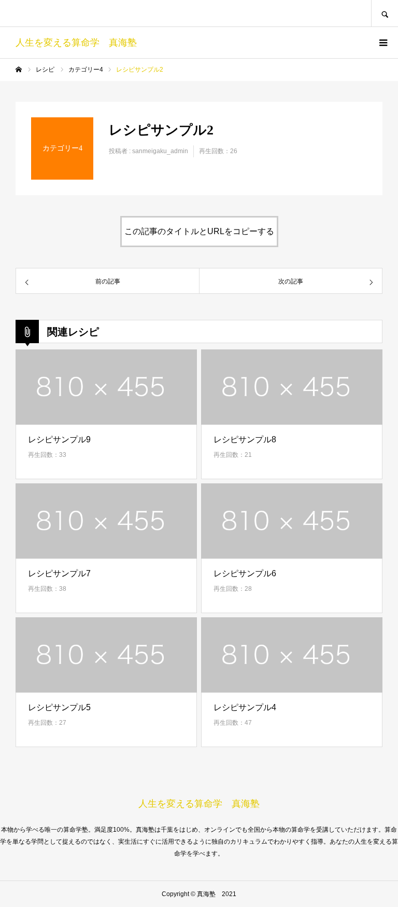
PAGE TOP (379, 870)
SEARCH (384, 13)
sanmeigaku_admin (160, 151)
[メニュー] (382, 42)
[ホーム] (19, 69)
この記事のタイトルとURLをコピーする (199, 231)
